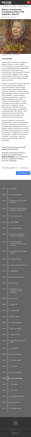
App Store (5, 160)
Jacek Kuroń (13, 390)
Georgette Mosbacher (16, 228)
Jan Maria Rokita (15, 334)
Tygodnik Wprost (24, 167)
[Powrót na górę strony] (15, 422)
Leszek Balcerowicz (15, 408)
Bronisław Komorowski (16, 277)
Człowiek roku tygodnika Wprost (9, 167)
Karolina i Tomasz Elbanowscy (19, 265)
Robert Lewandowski (16, 216)
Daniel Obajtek (14, 222)
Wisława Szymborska (16, 378)
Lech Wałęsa (13, 384)
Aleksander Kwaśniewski (17, 396)
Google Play (12, 160)
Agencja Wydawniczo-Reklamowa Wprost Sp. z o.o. (18, 429)
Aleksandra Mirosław (16, 194)
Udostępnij (24, 173)
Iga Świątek (13, 188)
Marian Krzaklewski (15, 372)
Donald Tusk (13, 283)
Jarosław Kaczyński (15, 259)
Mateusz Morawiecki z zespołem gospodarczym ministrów (18, 243)
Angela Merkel (14, 271)
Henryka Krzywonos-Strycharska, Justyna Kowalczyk (16, 290)
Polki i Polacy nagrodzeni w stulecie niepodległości (17, 235)
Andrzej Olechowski (15, 354)
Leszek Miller (14, 348)
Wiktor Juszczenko (15, 328)
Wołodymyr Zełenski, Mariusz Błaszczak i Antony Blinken (18, 209)
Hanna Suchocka (15, 402)
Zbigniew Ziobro (14, 316)
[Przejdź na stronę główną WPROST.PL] (1, 2)
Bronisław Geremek (15, 360)
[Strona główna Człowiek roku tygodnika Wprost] (7, 2)
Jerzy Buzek (13, 298)
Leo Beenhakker (14, 310)
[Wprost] (1, 6)
